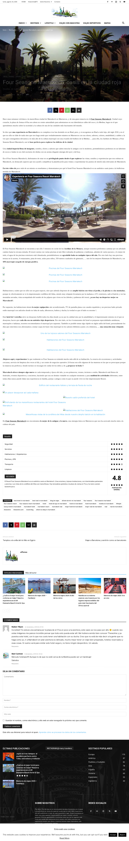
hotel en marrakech (76, 504)
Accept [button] (113, 835)
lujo (24, 76)
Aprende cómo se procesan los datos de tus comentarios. (62, 732)
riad (106, 507)
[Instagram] (116, 2)
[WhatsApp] (67, 110)
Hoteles (11, 76)
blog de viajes (54, 501)
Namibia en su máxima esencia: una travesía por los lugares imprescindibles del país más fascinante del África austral (89, 601)
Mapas (107, 23)
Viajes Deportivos (92, 23)
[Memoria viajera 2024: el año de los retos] (64, 585)
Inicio (4, 30)
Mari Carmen (17, 654)
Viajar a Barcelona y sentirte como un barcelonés (105, 540)
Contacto (57, 2)
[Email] (73, 110)
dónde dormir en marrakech (71, 501)
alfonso (23, 552)
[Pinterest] (61, 110)
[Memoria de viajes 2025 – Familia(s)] (39, 585)
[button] (123, 23)
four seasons (88, 501)
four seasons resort (10, 504)
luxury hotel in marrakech (12, 507)
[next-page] (8, 610)
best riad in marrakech (39, 501)
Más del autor (31, 573)
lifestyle (18, 76)
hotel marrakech (90, 504)
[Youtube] (124, 2)
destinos (34, 23)
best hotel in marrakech (22, 501)
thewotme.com (18, 510)
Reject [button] (122, 835)
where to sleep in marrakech (45, 510)
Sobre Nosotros (45, 2)
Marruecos (13, 30)
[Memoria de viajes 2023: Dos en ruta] (115, 585)
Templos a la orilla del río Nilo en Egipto (19, 540)
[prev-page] (4, 610)
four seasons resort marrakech (30, 504)
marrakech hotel (29, 507)
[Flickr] (112, 2)
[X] (120, 2)
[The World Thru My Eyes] (64, 12)
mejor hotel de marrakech (73, 507)
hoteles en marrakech (106, 504)
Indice (22, 23)
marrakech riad (57, 507)
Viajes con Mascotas (69, 23)
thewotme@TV (33, 2)
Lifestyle (49, 23)
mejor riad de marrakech (93, 507)
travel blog (29, 510)
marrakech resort (43, 507)
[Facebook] (108, 2)
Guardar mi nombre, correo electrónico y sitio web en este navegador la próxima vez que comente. (46, 720)
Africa (5, 76)
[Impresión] (79, 110)
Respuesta (15, 646)
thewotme (7, 510)
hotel (44, 504)
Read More (64, 838)
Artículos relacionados (13, 573)
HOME (24, 2)
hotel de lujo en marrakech (58, 504)
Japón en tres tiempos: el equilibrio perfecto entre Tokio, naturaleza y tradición (28, 756)
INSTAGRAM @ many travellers (59, 748)
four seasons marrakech (103, 501)
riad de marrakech (116, 507)
